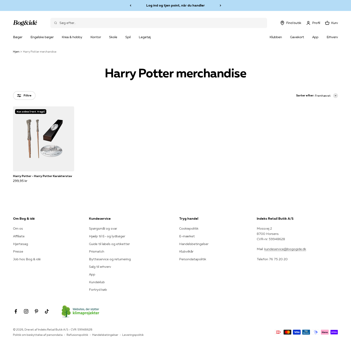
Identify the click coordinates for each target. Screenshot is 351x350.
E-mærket (187, 236)
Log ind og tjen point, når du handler (175, 5)
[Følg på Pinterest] (36, 311)
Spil (128, 37)
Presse (18, 251)
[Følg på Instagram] (26, 311)
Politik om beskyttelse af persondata (38, 335)
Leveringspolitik (133, 335)
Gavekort (297, 37)
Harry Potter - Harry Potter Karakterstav (42, 176)
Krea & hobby (72, 37)
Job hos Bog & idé (27, 259)
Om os (18, 228)
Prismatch (96, 251)
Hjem (16, 51)
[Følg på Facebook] (15, 311)
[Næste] (220, 5)
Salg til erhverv (100, 267)
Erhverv (332, 37)
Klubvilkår (186, 251)
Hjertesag (20, 244)
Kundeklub (97, 282)
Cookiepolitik (188, 228)
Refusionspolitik (77, 335)
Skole (113, 37)
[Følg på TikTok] (47, 311)
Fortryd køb (98, 289)
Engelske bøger (42, 37)
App (315, 37)
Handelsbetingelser (193, 244)
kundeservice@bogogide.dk (285, 249)
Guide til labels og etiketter (109, 244)
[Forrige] (130, 5)
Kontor (95, 37)
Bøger (17, 37)
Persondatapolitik (192, 259)
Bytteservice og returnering (110, 259)
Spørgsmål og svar (103, 228)
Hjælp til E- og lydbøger (107, 236)
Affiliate (19, 236)
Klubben (276, 37)
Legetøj (145, 37)
